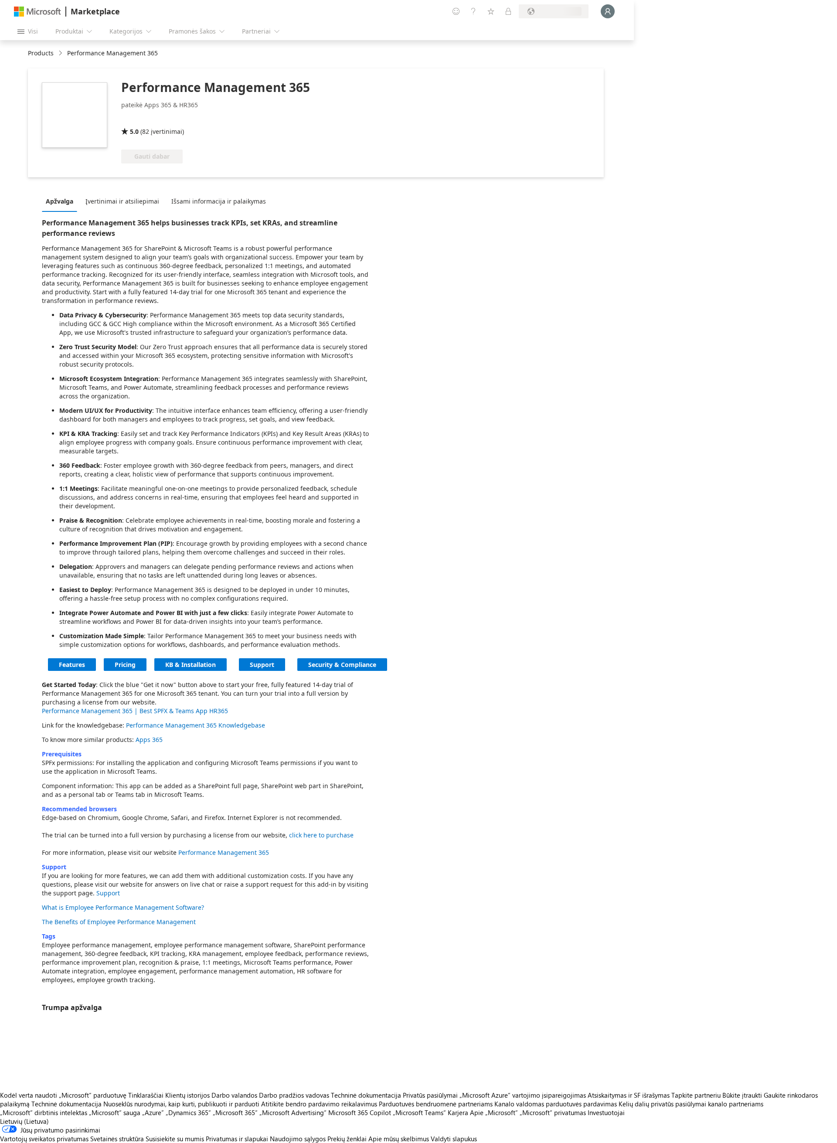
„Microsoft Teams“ (419, 1112)
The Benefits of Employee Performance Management (119, 922)
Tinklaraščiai (145, 1095)
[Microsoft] (37, 12)
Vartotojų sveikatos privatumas (44, 1138)
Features (72, 664)
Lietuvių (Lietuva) (24, 1121)
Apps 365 (149, 739)
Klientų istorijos (187, 1095)
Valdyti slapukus (454, 1138)
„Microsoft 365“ (235, 1112)
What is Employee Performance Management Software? (123, 907)
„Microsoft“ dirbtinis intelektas (43, 1112)
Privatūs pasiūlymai (430, 1095)
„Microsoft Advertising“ (293, 1112)
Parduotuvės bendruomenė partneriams (436, 1103)
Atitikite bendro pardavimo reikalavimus (319, 1103)
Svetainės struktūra (117, 1138)
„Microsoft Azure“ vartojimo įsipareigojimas (523, 1095)
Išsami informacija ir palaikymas (218, 201)
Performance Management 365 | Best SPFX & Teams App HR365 (135, 711)
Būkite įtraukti (742, 1095)
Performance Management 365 (223, 852)
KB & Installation (190, 664)
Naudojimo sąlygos (298, 1138)
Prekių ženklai (347, 1138)
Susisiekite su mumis (175, 1138)
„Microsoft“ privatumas (553, 1112)
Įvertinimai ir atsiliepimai (122, 201)
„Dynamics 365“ (188, 1112)
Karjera (458, 1112)
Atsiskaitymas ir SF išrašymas (629, 1095)
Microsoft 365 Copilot (359, 1112)
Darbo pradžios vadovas (294, 1095)
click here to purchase (321, 835)
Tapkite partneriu (696, 1095)
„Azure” (153, 1112)
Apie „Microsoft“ (494, 1112)
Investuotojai (606, 1112)
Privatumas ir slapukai (237, 1138)
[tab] (62, 201)
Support (262, 664)
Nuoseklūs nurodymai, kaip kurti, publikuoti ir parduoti (181, 1103)
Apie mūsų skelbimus (398, 1138)
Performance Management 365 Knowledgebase (195, 725)
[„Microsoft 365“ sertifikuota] (153, 119)
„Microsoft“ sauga (114, 1112)
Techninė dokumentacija (366, 1095)
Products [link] (41, 53)
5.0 (134, 131)
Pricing (125, 664)
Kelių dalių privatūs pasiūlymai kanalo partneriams (691, 1103)
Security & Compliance (342, 664)
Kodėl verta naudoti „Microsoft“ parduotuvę (63, 1095)
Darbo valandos (234, 1095)
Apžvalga (59, 201)
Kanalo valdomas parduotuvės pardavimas (555, 1103)
